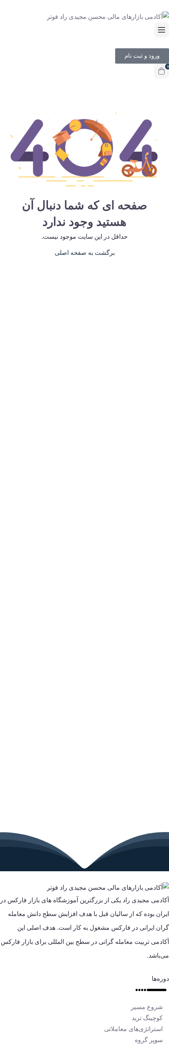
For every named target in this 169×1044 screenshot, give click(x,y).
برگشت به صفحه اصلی (85, 252)
